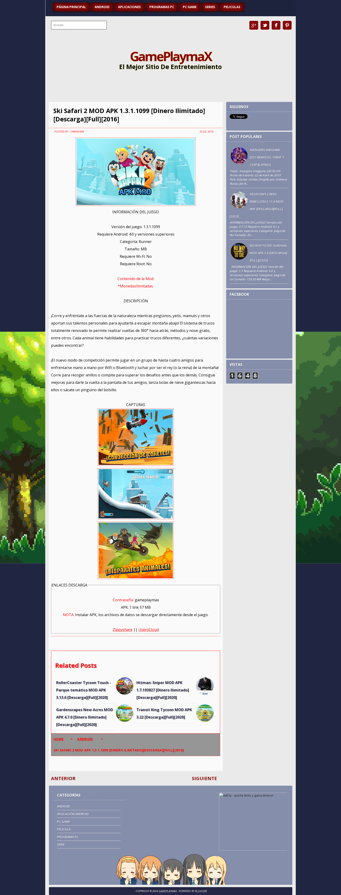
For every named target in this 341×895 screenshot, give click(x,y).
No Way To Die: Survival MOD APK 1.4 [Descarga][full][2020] (268, 252)
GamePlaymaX (170, 56)
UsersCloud (148, 629)
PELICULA (64, 829)
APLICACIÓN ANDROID (73, 814)
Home (59, 739)
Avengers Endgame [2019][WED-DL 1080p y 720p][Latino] (267, 157)
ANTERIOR (63, 778)
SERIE (61, 844)
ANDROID (102, 7)
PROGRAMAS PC (161, 7)
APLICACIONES (129, 7)
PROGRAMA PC (68, 837)
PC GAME (189, 7)
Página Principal (71, 7)
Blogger (201, 891)
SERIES (210, 7)
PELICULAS (232, 7)
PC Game (63, 821)
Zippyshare (122, 629)
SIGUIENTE (204, 778)
